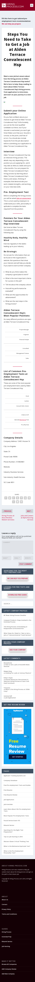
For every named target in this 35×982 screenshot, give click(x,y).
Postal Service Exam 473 (12, 820)
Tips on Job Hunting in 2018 (13, 837)
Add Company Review (9, 969)
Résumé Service (9, 825)
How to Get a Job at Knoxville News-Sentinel (17, 665)
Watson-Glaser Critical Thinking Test (16, 841)
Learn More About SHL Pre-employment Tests (17, 810)
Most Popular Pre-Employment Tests (16, 816)
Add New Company (8, 974)
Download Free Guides (17, 595)
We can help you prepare (11, 24)
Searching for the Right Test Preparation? (13, 831)
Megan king (8, 671)
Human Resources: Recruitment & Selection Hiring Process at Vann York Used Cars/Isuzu (16, 681)
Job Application (10, 698)
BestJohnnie (8, 663)
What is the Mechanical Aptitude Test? (17, 846)
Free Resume (8, 790)
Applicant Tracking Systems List (15, 776)
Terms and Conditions (9, 914)
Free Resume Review (10, 795)
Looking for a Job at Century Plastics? (18, 673)
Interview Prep (6, 937)
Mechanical (23, 420)
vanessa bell (8, 696)
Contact (4, 904)
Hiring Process (6, 932)
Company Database (10, 780)
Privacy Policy (6, 909)
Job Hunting (6, 946)
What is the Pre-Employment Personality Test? (13, 852)
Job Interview (8, 804)
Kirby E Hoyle (8, 678)
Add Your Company (18, 650)
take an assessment (23, 198)
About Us (5, 900)
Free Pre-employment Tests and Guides (17, 785)
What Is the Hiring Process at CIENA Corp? (17, 690)
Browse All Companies (9, 964)
